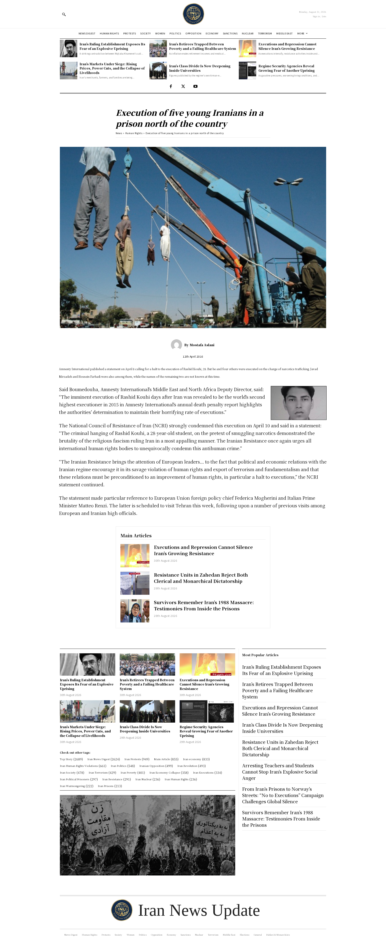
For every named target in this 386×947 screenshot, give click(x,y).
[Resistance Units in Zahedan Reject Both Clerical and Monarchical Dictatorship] (134, 583)
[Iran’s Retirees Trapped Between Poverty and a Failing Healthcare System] (158, 48)
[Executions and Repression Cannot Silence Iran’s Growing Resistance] (247, 48)
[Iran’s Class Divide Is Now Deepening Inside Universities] (158, 70)
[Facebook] (171, 87)
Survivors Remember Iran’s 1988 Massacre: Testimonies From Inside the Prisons (204, 605)
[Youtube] (195, 87)
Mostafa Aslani (202, 345)
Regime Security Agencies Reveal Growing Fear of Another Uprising (286, 68)
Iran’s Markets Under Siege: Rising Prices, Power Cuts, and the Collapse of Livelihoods (112, 68)
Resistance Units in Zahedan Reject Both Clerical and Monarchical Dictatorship (201, 578)
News (119, 133)
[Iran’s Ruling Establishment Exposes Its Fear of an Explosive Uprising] (68, 48)
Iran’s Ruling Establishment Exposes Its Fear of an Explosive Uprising (112, 46)
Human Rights (134, 133)
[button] (64, 14)
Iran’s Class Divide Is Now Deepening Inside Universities (200, 68)
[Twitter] (183, 87)
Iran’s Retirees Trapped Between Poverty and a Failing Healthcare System (202, 46)
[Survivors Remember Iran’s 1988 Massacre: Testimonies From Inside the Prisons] (134, 610)
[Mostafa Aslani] (177, 344)
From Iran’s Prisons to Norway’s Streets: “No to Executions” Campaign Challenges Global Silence (283, 795)
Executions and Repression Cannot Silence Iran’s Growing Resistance (287, 46)
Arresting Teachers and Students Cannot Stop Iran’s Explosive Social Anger (279, 771)
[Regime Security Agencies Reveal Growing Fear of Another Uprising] (247, 70)
